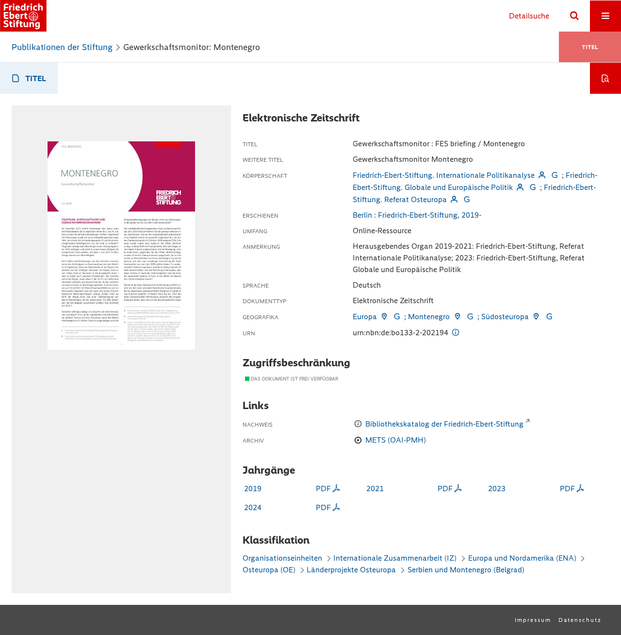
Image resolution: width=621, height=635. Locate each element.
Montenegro (429, 316)
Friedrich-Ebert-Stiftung (418, 215)
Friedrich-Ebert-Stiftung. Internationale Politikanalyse (444, 175)
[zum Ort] (384, 316)
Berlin (362, 215)
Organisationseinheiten (282, 558)
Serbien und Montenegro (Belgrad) (466, 569)
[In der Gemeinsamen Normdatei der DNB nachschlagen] (554, 175)
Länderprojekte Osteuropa (352, 569)
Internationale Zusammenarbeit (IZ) (395, 558)
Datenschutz (580, 620)
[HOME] (23, 16)
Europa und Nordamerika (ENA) (522, 558)
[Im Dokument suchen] (605, 78)
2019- (471, 215)
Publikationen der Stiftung (62, 47)
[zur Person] (542, 175)
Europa (365, 316)
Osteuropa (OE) (269, 569)
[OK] (574, 16)
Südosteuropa (505, 316)
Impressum (533, 620)
